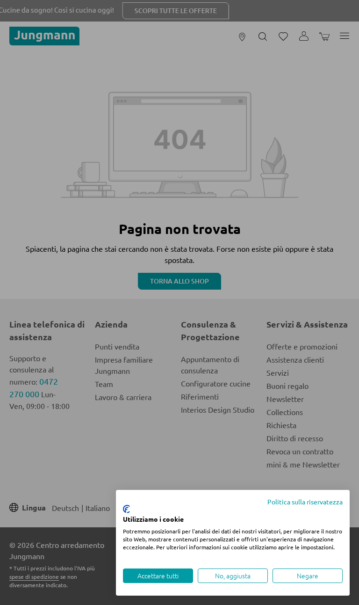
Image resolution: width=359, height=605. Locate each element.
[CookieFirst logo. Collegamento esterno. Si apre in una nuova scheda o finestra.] (126, 509)
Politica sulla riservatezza (305, 501)
